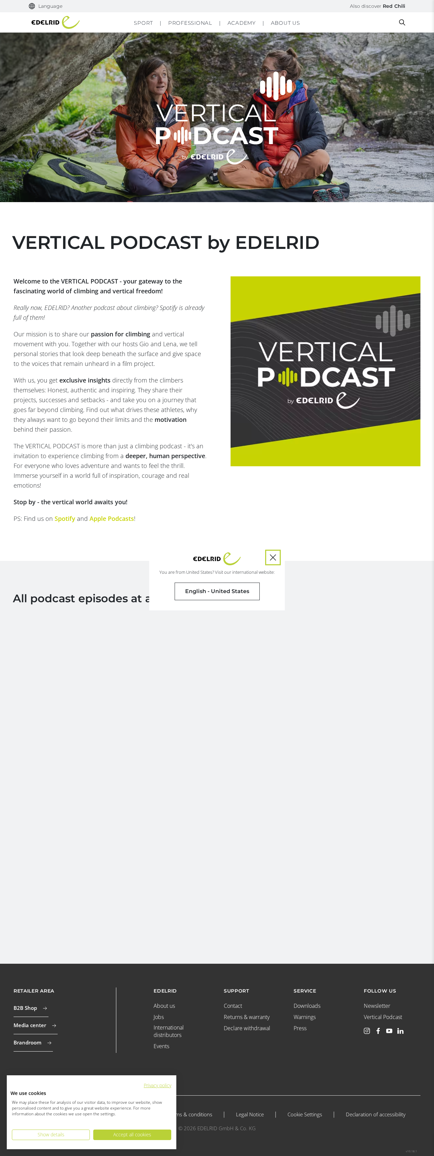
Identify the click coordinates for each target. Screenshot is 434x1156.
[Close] (273, 557)
